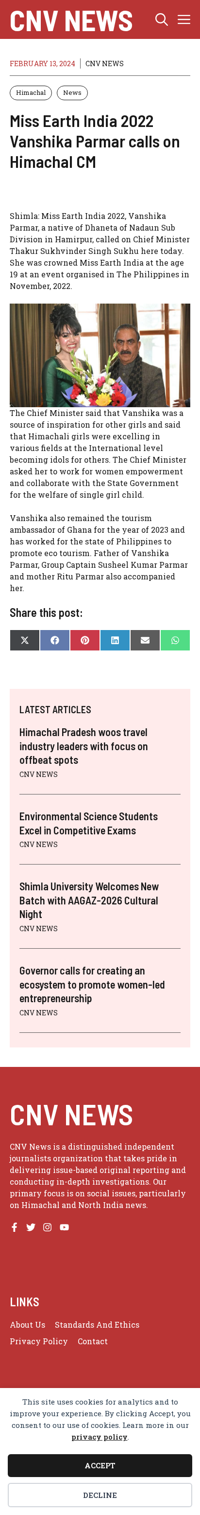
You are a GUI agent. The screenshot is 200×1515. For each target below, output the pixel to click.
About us (27, 1324)
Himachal (31, 92)
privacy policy (99, 1437)
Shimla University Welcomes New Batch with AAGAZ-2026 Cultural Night (89, 900)
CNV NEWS (71, 19)
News (72, 92)
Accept (100, 1465)
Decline (100, 1495)
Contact (93, 1341)
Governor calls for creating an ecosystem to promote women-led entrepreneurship (92, 984)
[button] (161, 19)
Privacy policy (39, 1341)
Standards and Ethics (97, 1324)
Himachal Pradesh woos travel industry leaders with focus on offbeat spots (83, 745)
